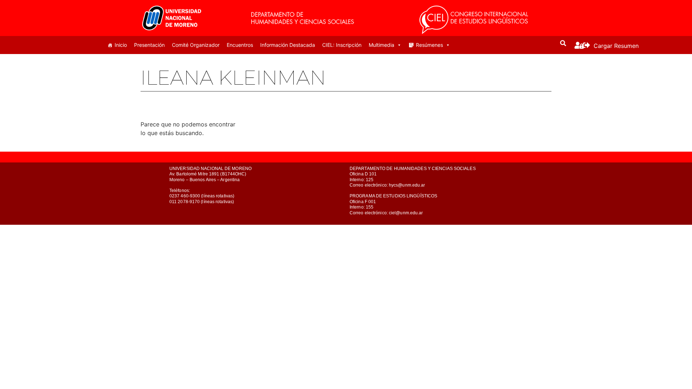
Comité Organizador (195, 45)
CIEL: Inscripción (341, 45)
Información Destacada (287, 45)
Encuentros (240, 45)
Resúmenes (429, 45)
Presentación (149, 45)
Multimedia (381, 45)
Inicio (121, 45)
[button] (563, 43)
